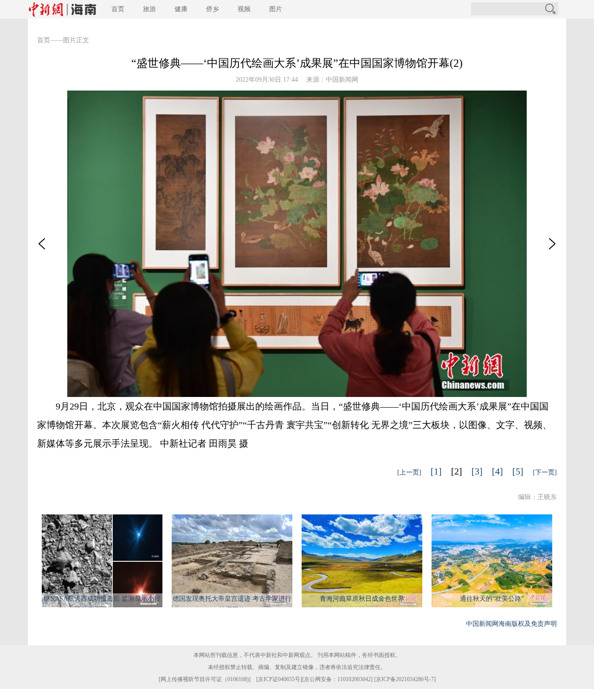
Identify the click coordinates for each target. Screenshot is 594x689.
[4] (497, 471)
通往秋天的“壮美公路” (492, 598)
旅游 (149, 9)
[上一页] (409, 472)
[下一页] (545, 472)
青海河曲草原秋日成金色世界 (362, 598)
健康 (180, 9)
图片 (275, 9)
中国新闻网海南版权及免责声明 (511, 623)
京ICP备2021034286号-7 (405, 679)
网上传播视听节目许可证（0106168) (205, 679)
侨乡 (212, 9)
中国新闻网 (342, 79)
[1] (436, 471)
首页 (117, 9)
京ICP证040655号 (279, 679)
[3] (477, 471)
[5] (517, 471)
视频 (244, 9)
